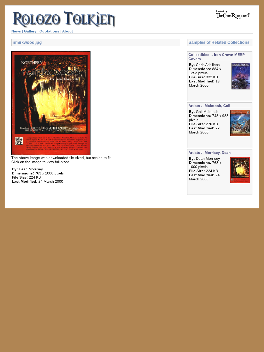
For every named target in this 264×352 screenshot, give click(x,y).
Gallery (30, 31)
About (67, 31)
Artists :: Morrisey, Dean (209, 152)
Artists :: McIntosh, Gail (209, 106)
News (16, 31)
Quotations (49, 31)
